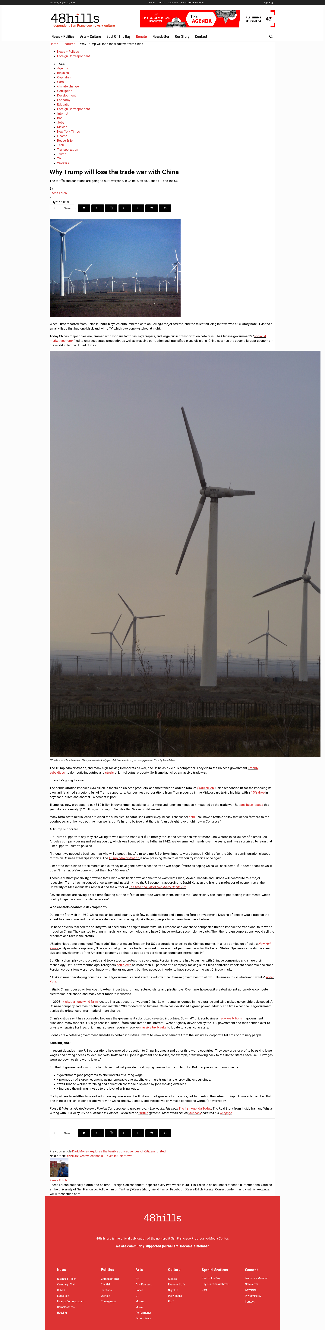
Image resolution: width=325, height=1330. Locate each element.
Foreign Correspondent (73, 56)
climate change (68, 86)
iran (59, 118)
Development (66, 95)
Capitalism (64, 77)
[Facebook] (84, 208)
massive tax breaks (152, 1027)
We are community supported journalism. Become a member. (162, 1246)
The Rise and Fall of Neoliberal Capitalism (157, 887)
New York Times (68, 131)
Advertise (251, 1289)
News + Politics (68, 51)
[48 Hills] (83, 19)
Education (64, 104)
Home (54, 44)
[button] (270, 36)
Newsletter (251, 1284)
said (192, 817)
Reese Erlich (65, 140)
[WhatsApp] (111, 208)
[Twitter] (97, 208)
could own (124, 965)
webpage (226, 1113)
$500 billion (205, 788)
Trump (61, 154)
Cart (204, 1289)
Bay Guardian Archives (215, 1284)
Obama (62, 136)
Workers (63, 163)
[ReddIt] (138, 208)
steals (109, 772)
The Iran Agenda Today (195, 1108)
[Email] (151, 208)
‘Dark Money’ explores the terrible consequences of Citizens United (118, 1151)
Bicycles (63, 73)
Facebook (194, 1113)
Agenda (62, 68)
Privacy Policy (253, 1295)
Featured (69, 44)
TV (59, 158)
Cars (60, 82)
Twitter (143, 1113)
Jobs (60, 122)
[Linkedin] (124, 208)
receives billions (231, 1018)
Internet (62, 113)
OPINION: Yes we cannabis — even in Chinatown (99, 1156)
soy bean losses (251, 805)
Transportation (67, 149)
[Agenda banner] (207, 26)
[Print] (165, 208)
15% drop (258, 792)
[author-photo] (59, 1176)
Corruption (64, 91)
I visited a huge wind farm (80, 1001)
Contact (249, 1301)
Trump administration (124, 858)
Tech (60, 145)
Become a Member (256, 1278)
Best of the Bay (211, 1278)
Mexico (62, 127)
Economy (63, 100)
